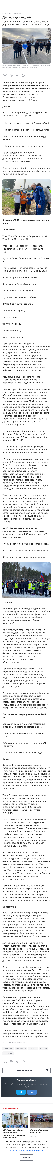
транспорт (8, 1048)
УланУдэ (33, 1048)
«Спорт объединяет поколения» (40, 1131)
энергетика (21, 1048)
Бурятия (43, 1048)
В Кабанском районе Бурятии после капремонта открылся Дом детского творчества (13, 1135)
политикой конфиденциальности (26, 1150)
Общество (8, 1053)
